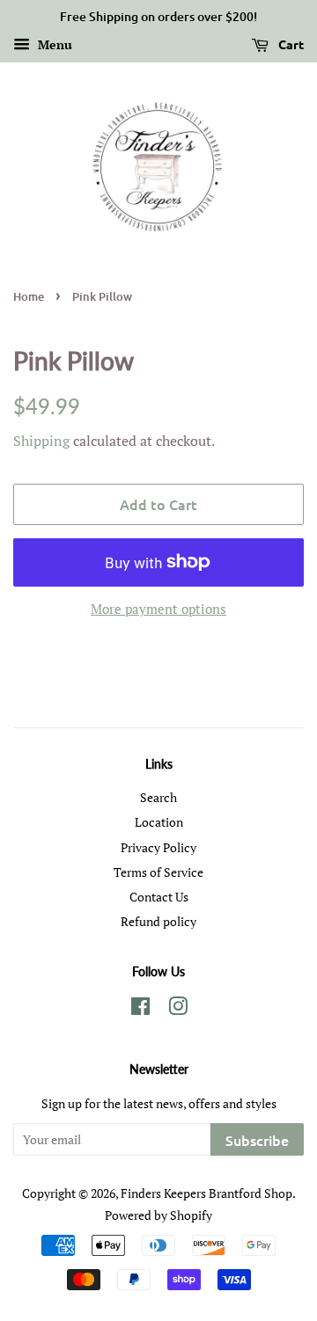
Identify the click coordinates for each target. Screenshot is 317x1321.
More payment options (158, 608)
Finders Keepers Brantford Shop (206, 1193)
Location (159, 822)
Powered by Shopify (158, 1215)
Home (28, 296)
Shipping (41, 440)
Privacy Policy (158, 847)
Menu (53, 44)
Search (158, 797)
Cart (290, 44)
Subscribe (257, 1139)
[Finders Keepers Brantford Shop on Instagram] (178, 1009)
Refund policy (158, 921)
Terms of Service (158, 872)
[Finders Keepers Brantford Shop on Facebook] (140, 1009)
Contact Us (158, 896)
